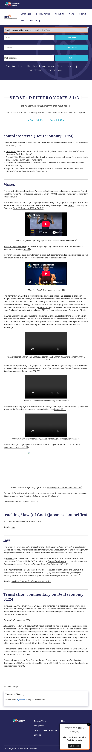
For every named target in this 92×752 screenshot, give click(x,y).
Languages (26, 14)
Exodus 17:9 (71, 324)
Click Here (74, 745)
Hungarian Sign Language (49, 316)
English (9, 168)
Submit (82, 14)
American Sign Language (15, 246)
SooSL (64, 400)
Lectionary (35, 20)
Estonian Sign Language (17, 444)
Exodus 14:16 (60, 321)
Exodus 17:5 (19, 324)
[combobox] (29, 58)
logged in (23, 699)
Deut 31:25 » (56, 120)
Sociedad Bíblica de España (63, 240)
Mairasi (7, 549)
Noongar (80, 549)
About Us (59, 14)
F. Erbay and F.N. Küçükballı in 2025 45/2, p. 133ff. (49, 575)
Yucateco (10, 558)
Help (23, 20)
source (59, 290)
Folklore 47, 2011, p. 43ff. (15, 447)
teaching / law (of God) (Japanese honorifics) (31, 581)
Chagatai (31, 569)
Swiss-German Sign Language (19, 316)
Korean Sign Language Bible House (63, 438)
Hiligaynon (11, 162)
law (13, 527)
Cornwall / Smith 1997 (44, 194)
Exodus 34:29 (44, 307)
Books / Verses (43, 14)
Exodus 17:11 (60, 409)
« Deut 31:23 (35, 120)
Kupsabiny (11, 151)
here (70, 205)
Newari (9, 157)
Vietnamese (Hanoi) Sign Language (22, 365)
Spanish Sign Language (30, 202)
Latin (79, 296)
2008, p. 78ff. (27, 208)
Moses (33, 501)
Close (89, 724)
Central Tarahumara (57, 561)
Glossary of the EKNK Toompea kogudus (63, 487)
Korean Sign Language (16, 406)
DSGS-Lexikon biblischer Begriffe (62, 357)
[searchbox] (29, 58)
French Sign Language (16, 255)
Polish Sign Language (54, 202)
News (71, 14)
